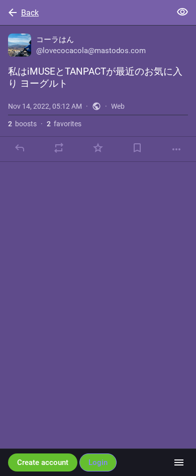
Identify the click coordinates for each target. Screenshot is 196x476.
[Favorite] (98, 148)
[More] (176, 149)
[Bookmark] (137, 148)
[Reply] (20, 148)
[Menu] (179, 462)
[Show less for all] (182, 12)
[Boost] (59, 148)
